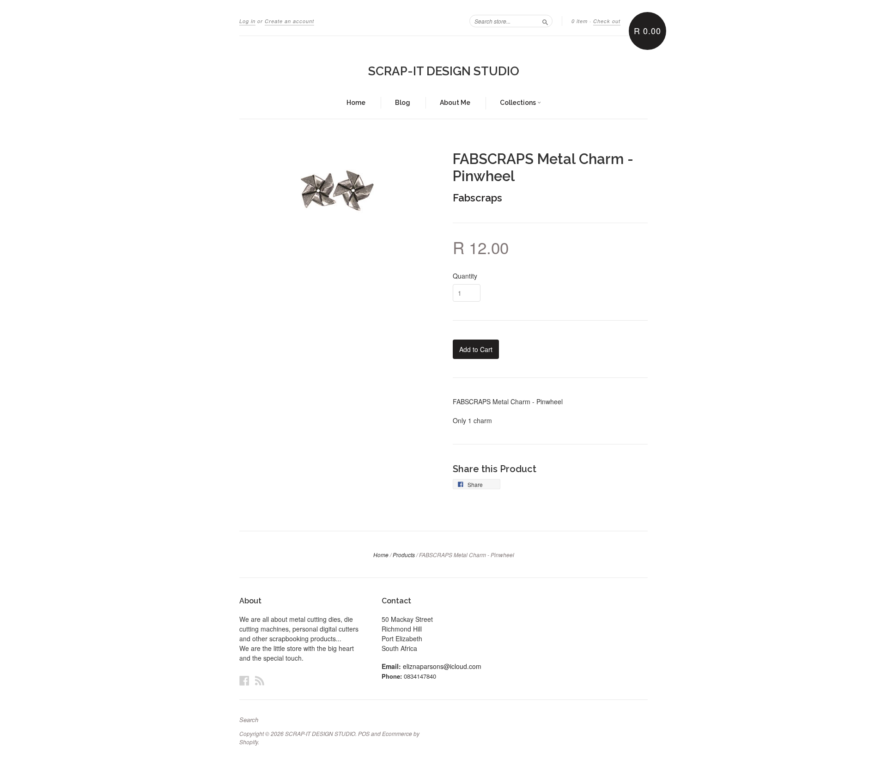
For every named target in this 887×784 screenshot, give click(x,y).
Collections (518, 102)
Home (355, 102)
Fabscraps (477, 198)
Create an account (289, 21)
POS (364, 733)
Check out (606, 21)
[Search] (545, 21)
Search (248, 720)
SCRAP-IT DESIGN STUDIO (443, 71)
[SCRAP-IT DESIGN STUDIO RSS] (260, 680)
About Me (455, 102)
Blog (402, 102)
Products (404, 555)
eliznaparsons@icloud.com (442, 666)
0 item (579, 21)
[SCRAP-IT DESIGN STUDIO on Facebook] (244, 680)
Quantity (465, 276)
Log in (247, 21)
